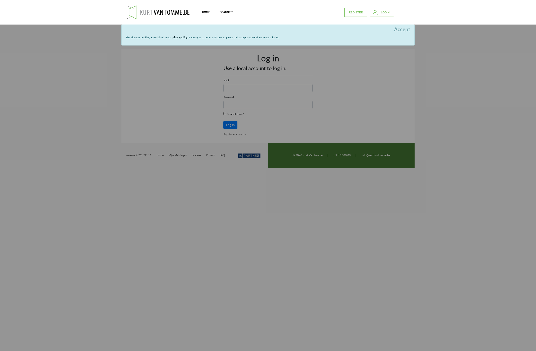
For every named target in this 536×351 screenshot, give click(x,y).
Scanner (226, 12)
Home (206, 12)
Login (385, 12)
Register (356, 12)
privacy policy (179, 37)
